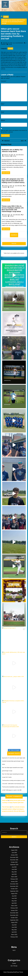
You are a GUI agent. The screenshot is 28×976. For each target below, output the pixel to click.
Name (3, 103)
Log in (14, 950)
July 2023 (14, 924)
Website (3, 120)
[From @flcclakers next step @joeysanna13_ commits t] (14, 348)
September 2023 (14, 920)
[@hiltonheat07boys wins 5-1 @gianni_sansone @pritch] (14, 517)
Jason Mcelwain (19, 42)
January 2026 (14, 855)
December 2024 (14, 883)
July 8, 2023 (7, 214)
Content (6, 16)
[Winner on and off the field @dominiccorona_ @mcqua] (14, 372)
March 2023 (14, 934)
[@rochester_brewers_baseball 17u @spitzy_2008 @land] (14, 445)
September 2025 (14, 864)
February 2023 (14, 937)
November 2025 (14, 859)
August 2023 (14, 922)
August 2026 (14, 850)
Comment (3, 81)
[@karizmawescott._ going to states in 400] (14, 687)
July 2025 (14, 867)
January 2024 (14, 910)
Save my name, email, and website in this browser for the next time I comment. (14, 131)
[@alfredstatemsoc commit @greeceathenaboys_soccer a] (14, 493)
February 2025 (14, 879)
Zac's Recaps (14, 965)
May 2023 (14, 929)
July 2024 (14, 896)
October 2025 (14, 862)
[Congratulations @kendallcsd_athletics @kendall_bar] (14, 420)
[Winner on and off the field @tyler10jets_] (14, 566)
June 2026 (14, 852)
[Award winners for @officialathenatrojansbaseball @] (14, 323)
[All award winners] (14, 275)
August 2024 (14, 893)
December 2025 (14, 857)
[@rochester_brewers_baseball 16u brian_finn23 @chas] (14, 469)
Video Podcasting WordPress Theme (13, 972)
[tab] (25, 4)
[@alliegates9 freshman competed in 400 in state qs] (14, 711)
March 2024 (14, 905)
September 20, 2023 (7, 42)
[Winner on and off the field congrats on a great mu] (14, 396)
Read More (6, 173)
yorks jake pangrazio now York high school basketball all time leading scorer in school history (13, 180)
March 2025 (14, 876)
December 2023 (14, 912)
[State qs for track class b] (14, 639)
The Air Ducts (6, 807)
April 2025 (14, 874)
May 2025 (14, 871)
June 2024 (14, 898)
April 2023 (14, 932)
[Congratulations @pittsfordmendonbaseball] (14, 590)
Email (2, 112)
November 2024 (14, 886)
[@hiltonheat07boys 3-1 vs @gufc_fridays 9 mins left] (14, 542)
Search (5, 10)
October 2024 (14, 888)
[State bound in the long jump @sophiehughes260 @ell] (14, 736)
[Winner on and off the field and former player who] (14, 299)
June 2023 (14, 927)
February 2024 (14, 908)
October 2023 (14, 917)
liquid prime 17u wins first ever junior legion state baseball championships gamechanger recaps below (13, 761)
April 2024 (14, 903)
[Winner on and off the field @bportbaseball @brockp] (14, 614)
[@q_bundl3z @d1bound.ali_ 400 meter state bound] (14, 663)
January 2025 (14, 881)
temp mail (5, 800)
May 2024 (14, 900)
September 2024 (14, 891)
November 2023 (14, 915)
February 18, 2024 (8, 154)
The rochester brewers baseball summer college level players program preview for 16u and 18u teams (13, 809)
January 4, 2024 (8, 185)
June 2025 (14, 869)
